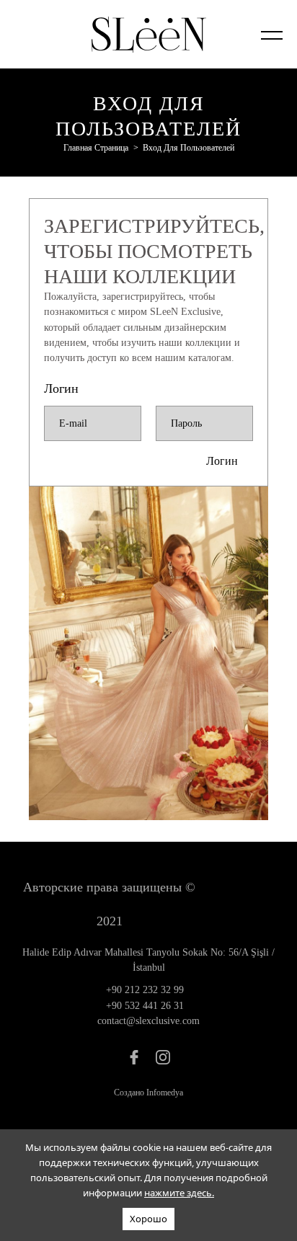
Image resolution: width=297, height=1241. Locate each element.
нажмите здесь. (179, 1192)
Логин (222, 461)
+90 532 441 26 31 (145, 1005)
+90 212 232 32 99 (145, 989)
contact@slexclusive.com (148, 1020)
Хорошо (148, 1218)
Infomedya (164, 1092)
